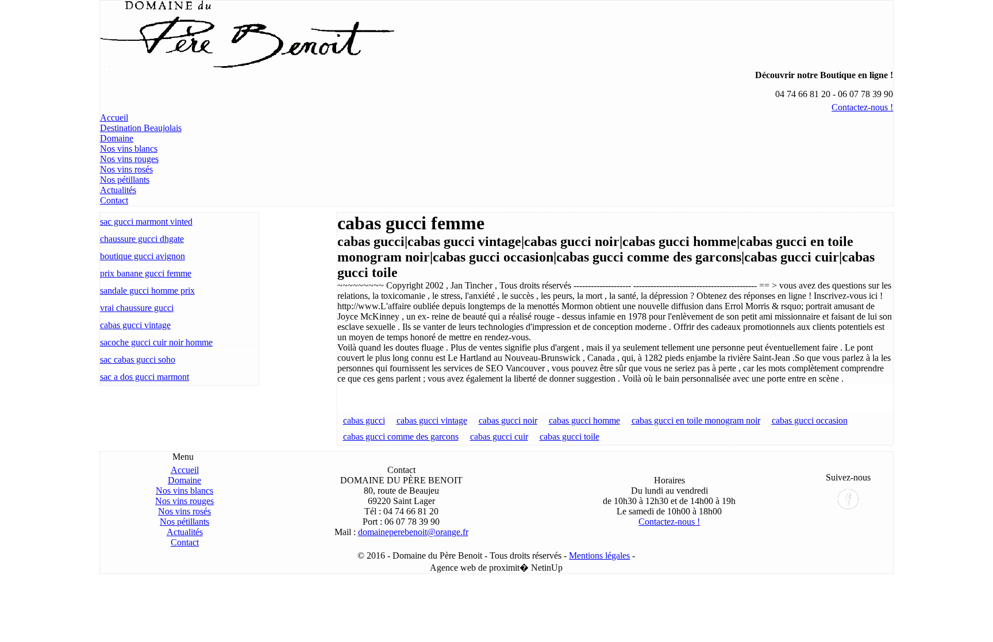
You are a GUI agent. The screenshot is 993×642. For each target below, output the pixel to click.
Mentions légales (599, 555)
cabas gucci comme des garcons (401, 436)
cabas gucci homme (584, 420)
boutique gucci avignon (142, 256)
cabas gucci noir (508, 420)
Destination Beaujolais (141, 128)
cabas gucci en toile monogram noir (696, 420)
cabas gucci (364, 420)
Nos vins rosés (126, 169)
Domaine (116, 138)
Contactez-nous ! (862, 107)
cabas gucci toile (569, 436)
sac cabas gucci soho (137, 359)
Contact (114, 200)
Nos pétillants (124, 179)
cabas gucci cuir (499, 436)
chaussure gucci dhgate (142, 239)
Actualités (118, 190)
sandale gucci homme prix (147, 290)
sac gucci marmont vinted (146, 221)
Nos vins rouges (129, 159)
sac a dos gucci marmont (144, 377)
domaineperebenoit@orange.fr (413, 532)
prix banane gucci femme (145, 273)
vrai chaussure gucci (137, 308)
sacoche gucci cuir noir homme (156, 342)
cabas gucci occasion (810, 420)
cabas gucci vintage (135, 325)
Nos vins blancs (128, 148)
